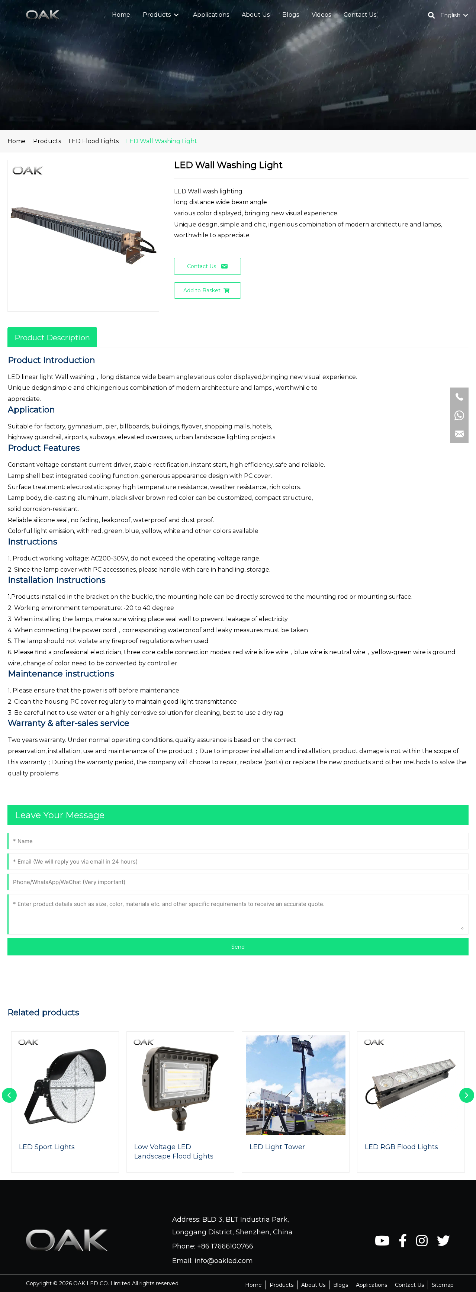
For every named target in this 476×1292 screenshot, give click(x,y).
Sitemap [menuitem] (443, 1285)
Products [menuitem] (281, 1285)
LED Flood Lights (93, 141)
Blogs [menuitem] (340, 1285)
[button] (176, 15)
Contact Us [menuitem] (409, 1285)
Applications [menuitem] (371, 1285)
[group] (65, 1102)
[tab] (52, 337)
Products (47, 141)
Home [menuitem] (253, 1285)
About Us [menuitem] (313, 1285)
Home (16, 141)
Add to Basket (202, 290)
